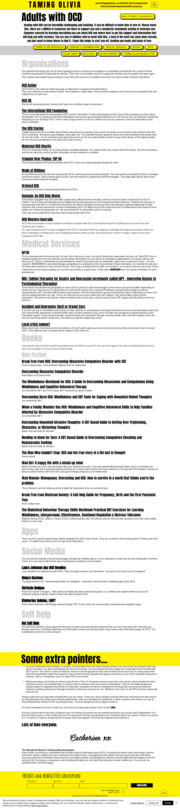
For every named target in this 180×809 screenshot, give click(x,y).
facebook (41, 213)
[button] (154, 4)
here (108, 310)
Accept (168, 803)
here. (50, 763)
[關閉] (176, 803)
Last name (57, 781)
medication (115, 269)
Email (82, 781)
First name (31, 781)
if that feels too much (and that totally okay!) (132, 310)
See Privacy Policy (39, 805)
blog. (113, 707)
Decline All (153, 803)
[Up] (164, 793)
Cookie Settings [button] (137, 803)
